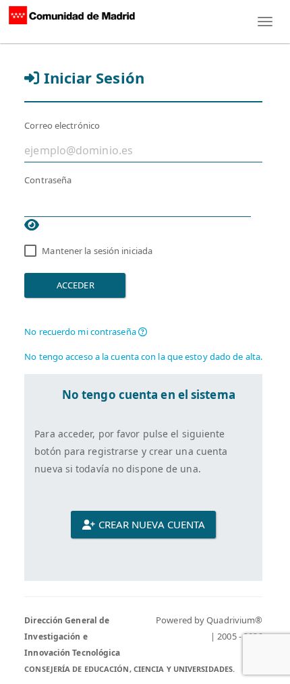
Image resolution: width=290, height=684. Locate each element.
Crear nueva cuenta (150, 524)
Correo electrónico (62, 125)
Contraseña (47, 180)
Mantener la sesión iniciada (97, 251)
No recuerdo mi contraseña (81, 331)
